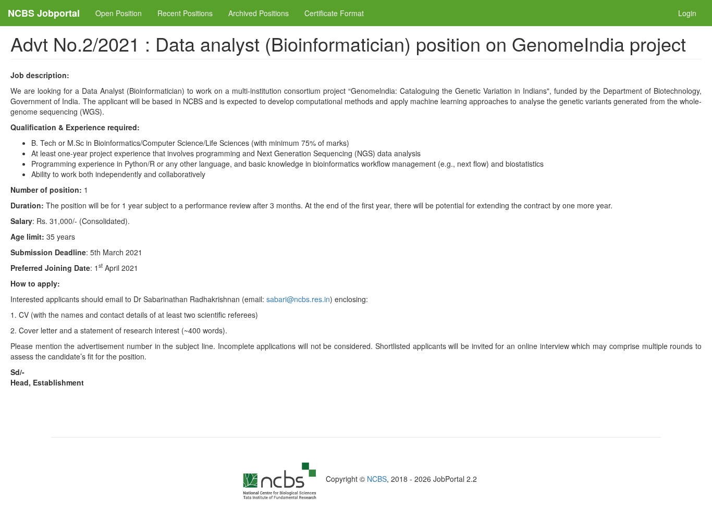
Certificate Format (334, 13)
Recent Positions (185, 13)
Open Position (118, 13)
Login (687, 13)
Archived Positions (258, 13)
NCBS (377, 479)
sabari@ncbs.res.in (298, 299)
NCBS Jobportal (44, 13)
